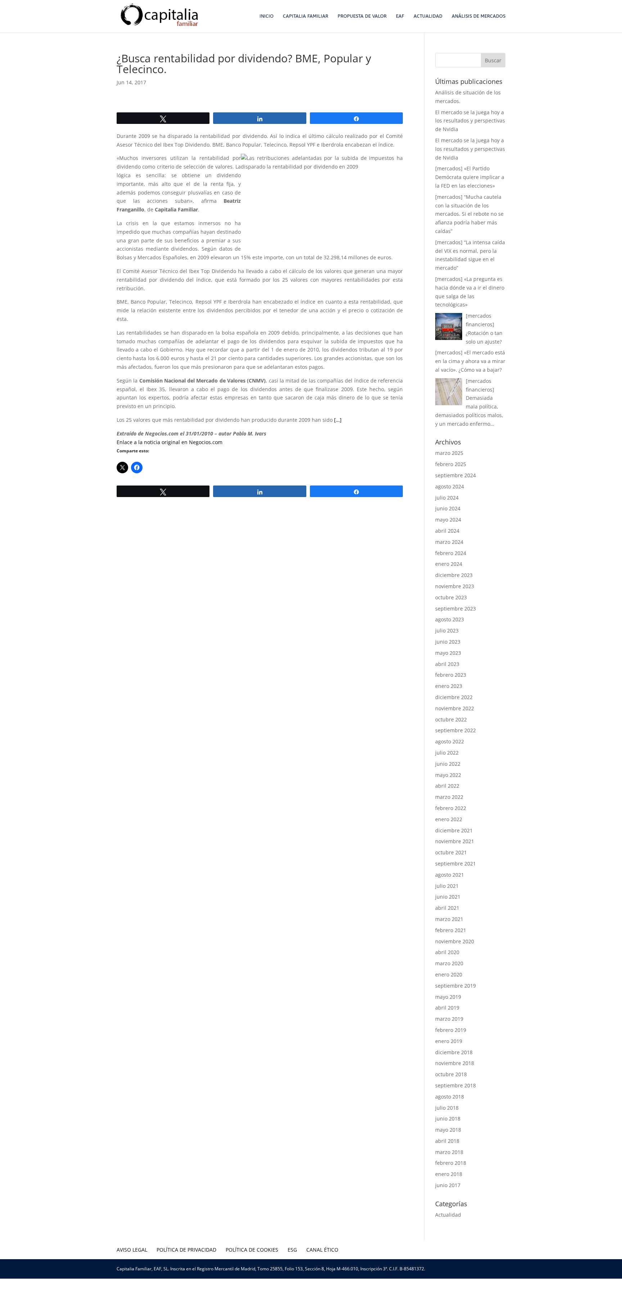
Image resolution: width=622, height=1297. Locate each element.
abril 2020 (447, 952)
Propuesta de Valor (362, 16)
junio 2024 (447, 508)
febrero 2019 (450, 1030)
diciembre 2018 (454, 1052)
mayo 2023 (448, 652)
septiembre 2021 (455, 863)
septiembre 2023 (455, 608)
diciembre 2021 (454, 830)
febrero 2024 (450, 553)
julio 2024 (447, 497)
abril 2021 (447, 907)
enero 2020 (448, 974)
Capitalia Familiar (305, 16)
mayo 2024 (448, 519)
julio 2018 (447, 1107)
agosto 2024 (449, 486)
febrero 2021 (450, 930)
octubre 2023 (451, 597)
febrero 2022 (450, 808)
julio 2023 (447, 630)
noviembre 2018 (454, 1063)
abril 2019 (447, 1007)
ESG (292, 1249)
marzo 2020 (449, 963)
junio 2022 (447, 763)
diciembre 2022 (454, 697)
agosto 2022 (449, 741)
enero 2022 (448, 819)
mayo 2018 (448, 1129)
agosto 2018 (449, 1096)
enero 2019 (448, 1041)
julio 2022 (447, 752)
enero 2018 (448, 1174)
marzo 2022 (449, 796)
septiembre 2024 (455, 475)
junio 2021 (447, 896)
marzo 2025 (449, 453)
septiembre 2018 (455, 1085)
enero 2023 (448, 686)
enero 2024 (448, 563)
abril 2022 (447, 785)
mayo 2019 (448, 996)
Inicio (267, 16)
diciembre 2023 (454, 575)
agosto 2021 (449, 874)
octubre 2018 (451, 1074)
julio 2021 (447, 885)
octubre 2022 (451, 719)
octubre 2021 (451, 852)
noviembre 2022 (454, 708)
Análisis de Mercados (478, 16)
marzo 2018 (449, 1152)
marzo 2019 (449, 1018)
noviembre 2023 (454, 586)
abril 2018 (447, 1140)
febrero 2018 (450, 1162)
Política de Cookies (252, 1249)
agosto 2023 (449, 619)
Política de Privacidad (186, 1249)
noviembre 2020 (454, 941)
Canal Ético (322, 1249)
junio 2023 (447, 641)
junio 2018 (447, 1118)
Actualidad (428, 16)
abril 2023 (447, 664)
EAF (400, 16)
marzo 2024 (449, 541)
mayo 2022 (448, 775)
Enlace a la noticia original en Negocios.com (169, 442)
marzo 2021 (449, 919)
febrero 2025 (450, 464)
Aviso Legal (132, 1249)
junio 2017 (447, 1185)
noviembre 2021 (454, 841)
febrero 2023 (450, 674)
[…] (338, 419)
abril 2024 (447, 530)
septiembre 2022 (455, 730)
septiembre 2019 (455, 985)
